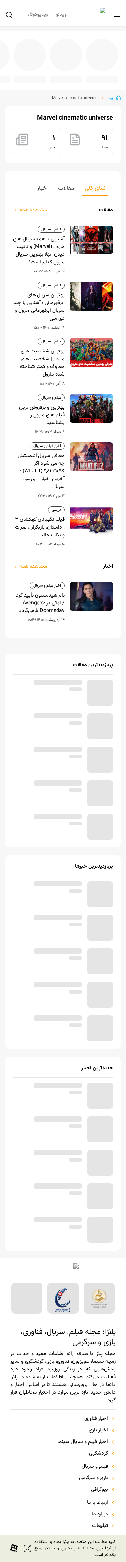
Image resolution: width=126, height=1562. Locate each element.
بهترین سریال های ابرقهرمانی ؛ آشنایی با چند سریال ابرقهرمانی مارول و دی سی (39, 307)
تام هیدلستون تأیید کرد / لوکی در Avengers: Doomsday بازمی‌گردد (40, 603)
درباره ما (100, 1514)
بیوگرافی (99, 1490)
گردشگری (98, 1454)
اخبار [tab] (42, 188)
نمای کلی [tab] (95, 188)
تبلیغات (100, 1526)
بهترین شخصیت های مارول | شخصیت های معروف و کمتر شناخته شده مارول (42, 363)
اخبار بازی (98, 1430)
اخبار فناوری (96, 1419)
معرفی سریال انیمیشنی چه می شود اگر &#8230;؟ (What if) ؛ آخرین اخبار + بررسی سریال (41, 471)
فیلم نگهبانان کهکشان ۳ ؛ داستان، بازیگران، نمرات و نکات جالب (40, 527)
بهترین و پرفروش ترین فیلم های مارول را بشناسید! (42, 415)
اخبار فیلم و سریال (47, 446)
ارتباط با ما (97, 1503)
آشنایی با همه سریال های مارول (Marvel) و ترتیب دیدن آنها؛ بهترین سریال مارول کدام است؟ (39, 250)
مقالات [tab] (66, 188)
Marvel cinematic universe (74, 98)
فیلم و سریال (51, 229)
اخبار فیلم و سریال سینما (83, 1442)
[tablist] (63, 190)
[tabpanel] (63, 414)
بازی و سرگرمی (93, 1478)
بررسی (56, 509)
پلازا (110, 98)
